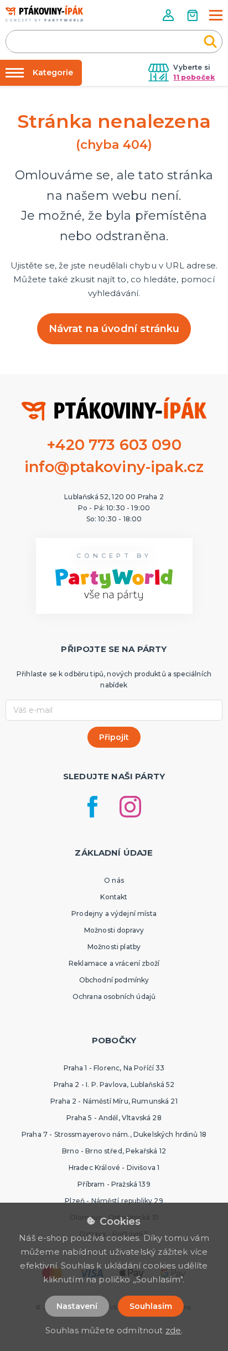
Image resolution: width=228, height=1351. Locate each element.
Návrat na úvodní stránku (114, 329)
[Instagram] (130, 806)
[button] (169, 15)
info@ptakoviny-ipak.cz (114, 467)
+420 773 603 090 (114, 445)
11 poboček (194, 77)
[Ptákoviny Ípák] (44, 14)
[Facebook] (92, 806)
